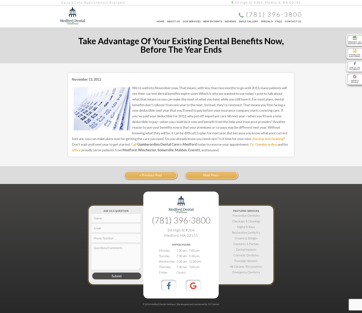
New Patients (212, 21)
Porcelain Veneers (246, 261)
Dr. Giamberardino (263, 144)
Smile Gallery (248, 21)
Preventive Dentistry (246, 215)
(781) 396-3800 (274, 14)
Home (160, 21)
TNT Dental (213, 304)
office (76, 150)
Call (134, 144)
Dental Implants (246, 249)
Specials (267, 21)
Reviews (230, 21)
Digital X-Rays (246, 227)
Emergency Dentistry (246, 272)
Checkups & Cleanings (246, 221)
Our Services (192, 21)
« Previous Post (151, 175)
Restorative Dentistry (246, 232)
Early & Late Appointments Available (93, 2)
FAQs (278, 21)
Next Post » (211, 175)
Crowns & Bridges (246, 238)
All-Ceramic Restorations (246, 266)
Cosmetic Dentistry (246, 255)
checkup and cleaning (267, 139)
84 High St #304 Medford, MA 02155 (181, 233)
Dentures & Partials (246, 244)
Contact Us (293, 21)
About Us (173, 21)
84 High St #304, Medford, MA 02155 (268, 2)
